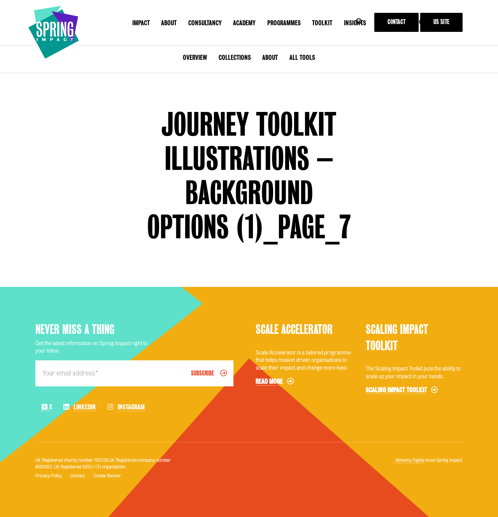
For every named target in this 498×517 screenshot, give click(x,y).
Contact (396, 22)
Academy (244, 23)
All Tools (302, 57)
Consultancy (205, 23)
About (169, 23)
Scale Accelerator (294, 329)
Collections (235, 57)
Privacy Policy (48, 476)
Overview (195, 57)
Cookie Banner (107, 476)
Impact (141, 23)
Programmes (284, 23)
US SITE (441, 22)
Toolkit (322, 23)
